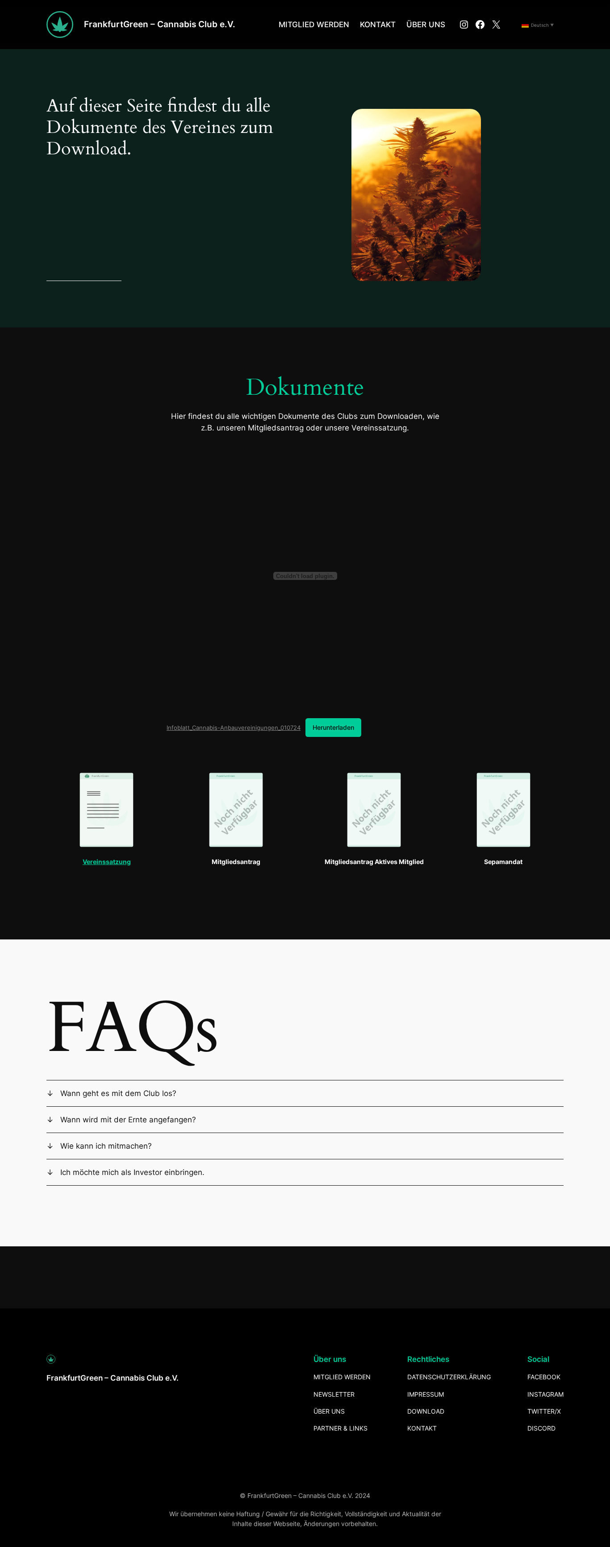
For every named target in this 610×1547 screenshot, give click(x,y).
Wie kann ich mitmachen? (106, 1146)
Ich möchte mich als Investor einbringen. (132, 1172)
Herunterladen (333, 727)
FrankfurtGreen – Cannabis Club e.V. (159, 24)
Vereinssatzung (107, 861)
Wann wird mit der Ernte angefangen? (128, 1119)
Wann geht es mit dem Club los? (118, 1093)
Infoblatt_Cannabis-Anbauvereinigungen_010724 (234, 727)
